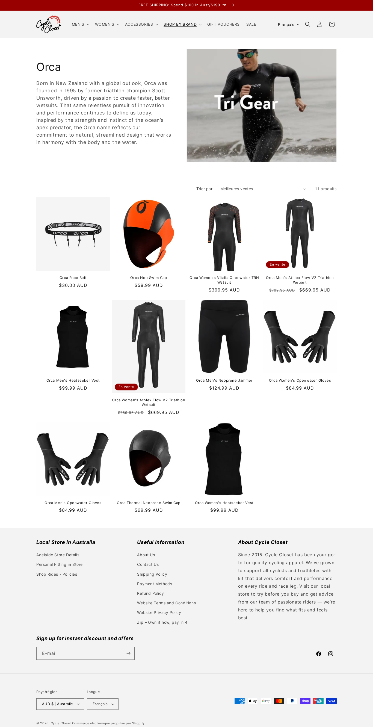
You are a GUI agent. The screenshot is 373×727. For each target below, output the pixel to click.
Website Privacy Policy (159, 612)
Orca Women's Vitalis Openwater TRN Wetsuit (224, 279)
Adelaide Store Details (57, 554)
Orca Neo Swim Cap (148, 277)
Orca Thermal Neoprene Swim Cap (148, 503)
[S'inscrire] (128, 653)
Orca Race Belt (73, 277)
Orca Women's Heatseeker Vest (224, 503)
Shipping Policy (152, 574)
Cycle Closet (61, 723)
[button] (80, 24)
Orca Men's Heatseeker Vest (73, 380)
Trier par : (205, 188)
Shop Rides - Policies (56, 574)
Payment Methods (154, 583)
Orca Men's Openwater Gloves (73, 503)
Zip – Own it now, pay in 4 (162, 622)
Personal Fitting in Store (59, 564)
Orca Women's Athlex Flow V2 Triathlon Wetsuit (148, 402)
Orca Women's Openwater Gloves (300, 380)
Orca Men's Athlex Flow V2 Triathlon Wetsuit (300, 279)
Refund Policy (150, 593)
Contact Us (148, 564)
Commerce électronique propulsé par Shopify (108, 723)
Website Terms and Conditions (166, 603)
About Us (146, 554)
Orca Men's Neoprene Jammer (224, 380)
